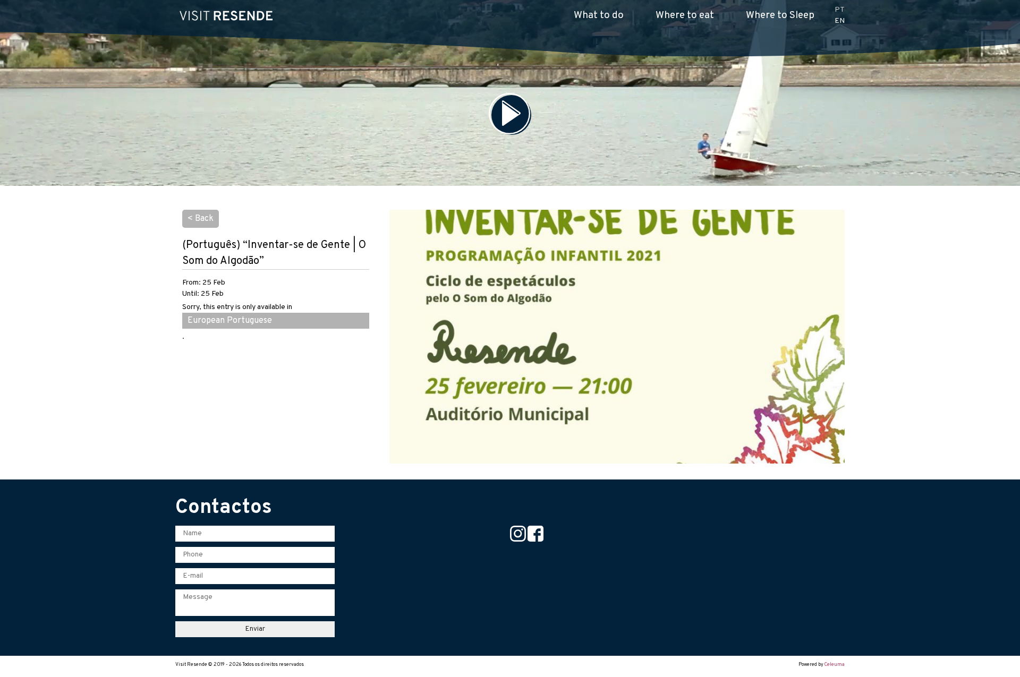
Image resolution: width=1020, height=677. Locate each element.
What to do (599, 15)
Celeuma (834, 664)
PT (840, 9)
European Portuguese (230, 320)
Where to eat (685, 15)
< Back (201, 218)
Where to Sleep (780, 15)
